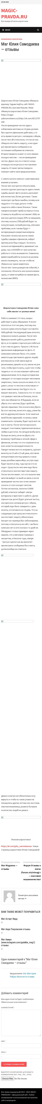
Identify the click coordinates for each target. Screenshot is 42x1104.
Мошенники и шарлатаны (11, 39)
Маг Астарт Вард (9, 918)
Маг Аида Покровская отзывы (15, 929)
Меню (7, 30)
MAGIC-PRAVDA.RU (14, 13)
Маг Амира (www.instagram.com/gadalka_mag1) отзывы (18, 942)
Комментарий (8, 1007)
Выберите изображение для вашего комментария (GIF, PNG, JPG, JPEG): (17, 1073)
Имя (3, 1041)
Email (4, 1052)
